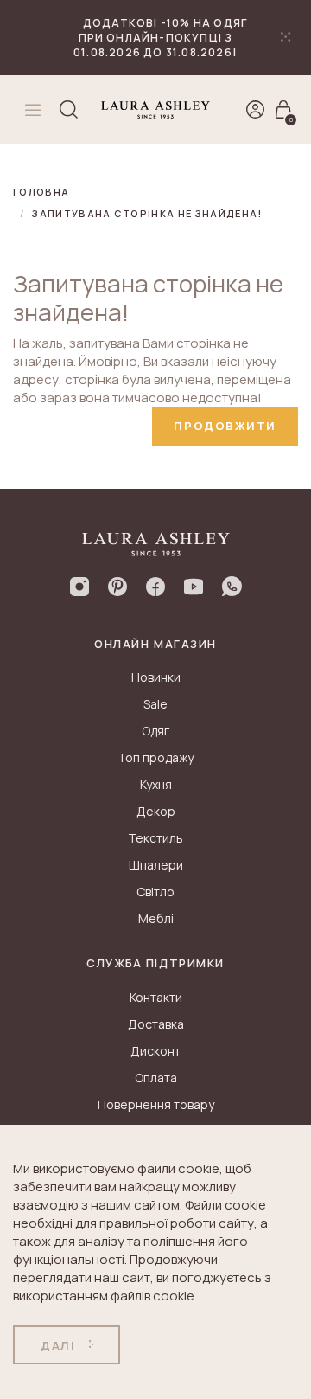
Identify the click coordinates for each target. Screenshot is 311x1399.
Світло (155, 891)
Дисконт (155, 1051)
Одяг (155, 730)
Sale (155, 704)
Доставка (156, 1024)
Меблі (156, 918)
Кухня (156, 784)
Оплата (156, 1077)
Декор (155, 811)
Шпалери (156, 865)
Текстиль (155, 838)
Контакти (156, 997)
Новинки (156, 677)
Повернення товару (156, 1104)
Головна (41, 191)
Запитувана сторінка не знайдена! (147, 213)
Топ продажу (155, 757)
